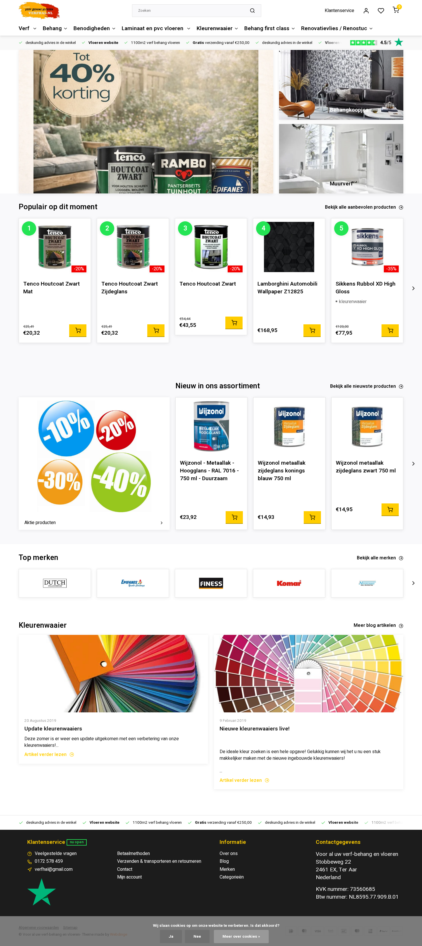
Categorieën (232, 877)
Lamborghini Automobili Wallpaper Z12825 (288, 288)
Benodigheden (91, 28)
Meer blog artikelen (375, 625)
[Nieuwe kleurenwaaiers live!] (308, 673)
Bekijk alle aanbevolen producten (360, 207)
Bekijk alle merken (376, 558)
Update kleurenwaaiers (53, 729)
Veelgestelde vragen (56, 853)
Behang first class (266, 28)
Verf (25, 28)
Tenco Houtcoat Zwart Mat (51, 288)
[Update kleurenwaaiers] (113, 673)
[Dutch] (55, 583)
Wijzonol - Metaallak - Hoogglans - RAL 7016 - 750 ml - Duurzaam (209, 470)
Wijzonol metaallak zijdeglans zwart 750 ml (366, 467)
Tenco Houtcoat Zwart (207, 284)
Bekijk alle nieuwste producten (363, 386)
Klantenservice (339, 10)
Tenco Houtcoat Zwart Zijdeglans (129, 288)
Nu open (77, 842)
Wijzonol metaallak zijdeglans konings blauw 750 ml (281, 470)
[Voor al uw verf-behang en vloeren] (39, 10)
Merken (227, 869)
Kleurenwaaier (215, 28)
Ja (171, 936)
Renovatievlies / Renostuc (334, 28)
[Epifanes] (133, 583)
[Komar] (289, 583)
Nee (197, 936)
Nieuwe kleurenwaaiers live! (255, 729)
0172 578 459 (49, 861)
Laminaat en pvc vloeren (153, 28)
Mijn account (129, 877)
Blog (224, 861)
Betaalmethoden (133, 853)
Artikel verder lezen (45, 754)
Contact (124, 869)
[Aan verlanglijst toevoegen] (82, 227)
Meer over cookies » (241, 936)
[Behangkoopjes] (341, 85)
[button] (413, 288)
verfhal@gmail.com (54, 869)
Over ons (229, 853)
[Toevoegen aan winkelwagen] (77, 330)
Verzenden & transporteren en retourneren (159, 861)
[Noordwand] (367, 583)
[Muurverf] (341, 159)
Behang (52, 28)
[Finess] (211, 583)
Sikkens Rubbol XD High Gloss (366, 288)
